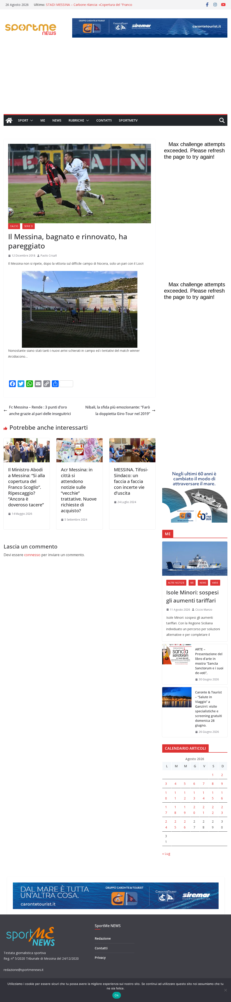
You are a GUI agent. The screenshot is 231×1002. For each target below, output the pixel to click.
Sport (23, 120)
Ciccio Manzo (203, 610)
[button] (30, 120)
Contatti (104, 120)
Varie (215, 582)
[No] (225, 990)
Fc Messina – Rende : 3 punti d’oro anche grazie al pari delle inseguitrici (40, 410)
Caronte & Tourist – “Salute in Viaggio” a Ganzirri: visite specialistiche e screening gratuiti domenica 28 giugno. (208, 708)
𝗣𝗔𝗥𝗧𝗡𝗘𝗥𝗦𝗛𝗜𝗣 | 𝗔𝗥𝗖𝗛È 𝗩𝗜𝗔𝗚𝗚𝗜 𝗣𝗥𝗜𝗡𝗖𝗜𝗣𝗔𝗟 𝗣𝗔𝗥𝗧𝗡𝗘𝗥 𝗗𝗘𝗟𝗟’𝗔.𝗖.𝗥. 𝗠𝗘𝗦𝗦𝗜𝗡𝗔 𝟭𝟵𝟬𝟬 (84, 6)
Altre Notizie (176, 582)
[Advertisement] (115, 80)
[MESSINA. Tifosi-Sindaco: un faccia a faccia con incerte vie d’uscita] (132, 441)
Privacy (100, 957)
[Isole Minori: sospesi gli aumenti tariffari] (194, 559)
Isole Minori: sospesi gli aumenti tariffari (192, 596)
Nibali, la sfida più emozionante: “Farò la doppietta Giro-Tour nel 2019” (117, 410)
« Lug (166, 853)
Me (42, 120)
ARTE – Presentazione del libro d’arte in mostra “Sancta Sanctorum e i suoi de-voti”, (209, 661)
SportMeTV (128, 120)
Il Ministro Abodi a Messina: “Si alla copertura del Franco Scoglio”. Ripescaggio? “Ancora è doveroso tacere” (26, 487)
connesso (32, 554)
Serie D (28, 226)
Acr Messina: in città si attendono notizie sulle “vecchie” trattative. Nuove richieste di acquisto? (79, 490)
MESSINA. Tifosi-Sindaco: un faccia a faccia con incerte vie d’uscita (131, 481)
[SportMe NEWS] (9, 120)
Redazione (103, 938)
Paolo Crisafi (49, 255)
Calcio (14, 226)
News (56, 120)
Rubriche (76, 120)
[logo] (31, 926)
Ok (117, 995)
